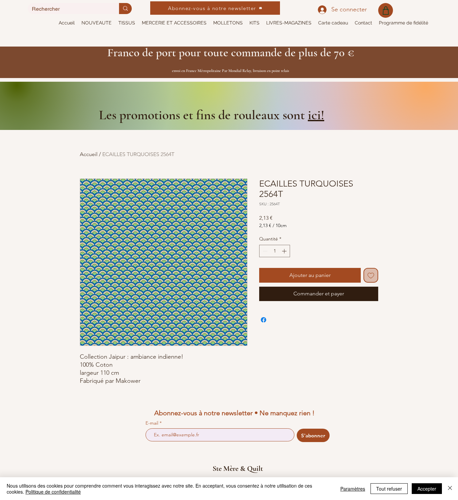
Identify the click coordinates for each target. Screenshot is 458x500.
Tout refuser (389, 488)
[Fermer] (450, 489)
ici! (316, 115)
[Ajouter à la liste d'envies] (370, 275)
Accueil (89, 154)
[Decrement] (264, 251)
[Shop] (385, 10)
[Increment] (285, 251)
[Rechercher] (125, 8)
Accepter (426, 488)
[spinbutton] (275, 251)
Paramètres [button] (352, 488)
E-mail (153, 423)
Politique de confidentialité (53, 491)
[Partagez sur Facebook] (264, 320)
